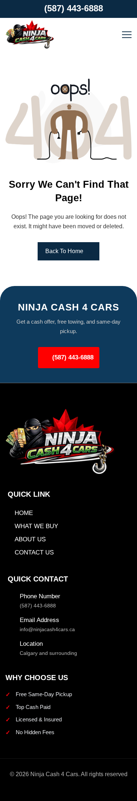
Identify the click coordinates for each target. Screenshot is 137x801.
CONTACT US (34, 552)
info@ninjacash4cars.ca (47, 629)
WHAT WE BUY (36, 526)
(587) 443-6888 (73, 8)
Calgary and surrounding (48, 653)
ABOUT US (30, 539)
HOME (24, 513)
